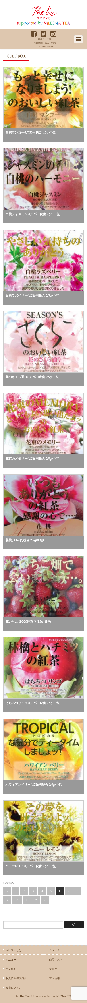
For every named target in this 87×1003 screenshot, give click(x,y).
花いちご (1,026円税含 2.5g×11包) (28, 621)
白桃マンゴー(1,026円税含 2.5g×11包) (31, 132)
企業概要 (11, 969)
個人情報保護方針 (16, 978)
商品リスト (55, 959)
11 (26, 900)
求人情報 (54, 978)
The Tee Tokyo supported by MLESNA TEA (46, 996)
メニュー (11, 959)
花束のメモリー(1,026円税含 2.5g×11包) (32, 459)
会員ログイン (14, 987)
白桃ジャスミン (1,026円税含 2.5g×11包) (33, 214)
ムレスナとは (14, 950)
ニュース (54, 950)
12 (36, 900)
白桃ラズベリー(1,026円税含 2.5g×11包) (32, 295)
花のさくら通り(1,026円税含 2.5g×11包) (32, 377)
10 (17, 900)
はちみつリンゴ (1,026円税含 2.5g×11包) (33, 703)
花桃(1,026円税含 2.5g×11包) (25, 540)
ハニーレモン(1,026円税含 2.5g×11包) (31, 866)
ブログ (53, 969)
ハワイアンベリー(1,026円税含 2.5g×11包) (34, 785)
